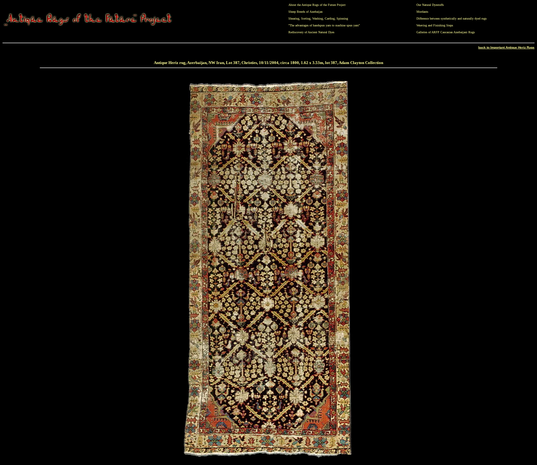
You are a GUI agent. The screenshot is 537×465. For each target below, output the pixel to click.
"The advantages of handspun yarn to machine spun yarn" (324, 25)
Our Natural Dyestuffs (430, 5)
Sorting (305, 18)
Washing (317, 18)
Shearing (293, 18)
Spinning (342, 18)
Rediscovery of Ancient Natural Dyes (311, 32)
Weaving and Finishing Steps (434, 25)
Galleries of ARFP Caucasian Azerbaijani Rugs (445, 32)
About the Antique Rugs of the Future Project (317, 5)
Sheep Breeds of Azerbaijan (305, 11)
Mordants (422, 11)
